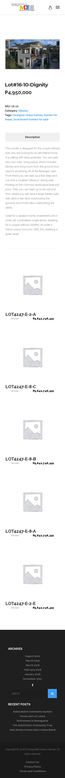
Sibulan (23, 110)
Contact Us (32, 762)
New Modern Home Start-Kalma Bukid (32, 729)
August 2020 (32, 656)
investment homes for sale (31, 119)
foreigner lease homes (27, 115)
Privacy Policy (32, 766)
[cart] (50, 8)
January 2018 (32, 674)
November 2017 (32, 678)
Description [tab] (32, 137)
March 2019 (32, 660)
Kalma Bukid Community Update (32, 711)
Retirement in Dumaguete (32, 720)
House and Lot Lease (32, 716)
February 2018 (32, 669)
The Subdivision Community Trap (32, 725)
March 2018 (32, 665)
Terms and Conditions (32, 771)
